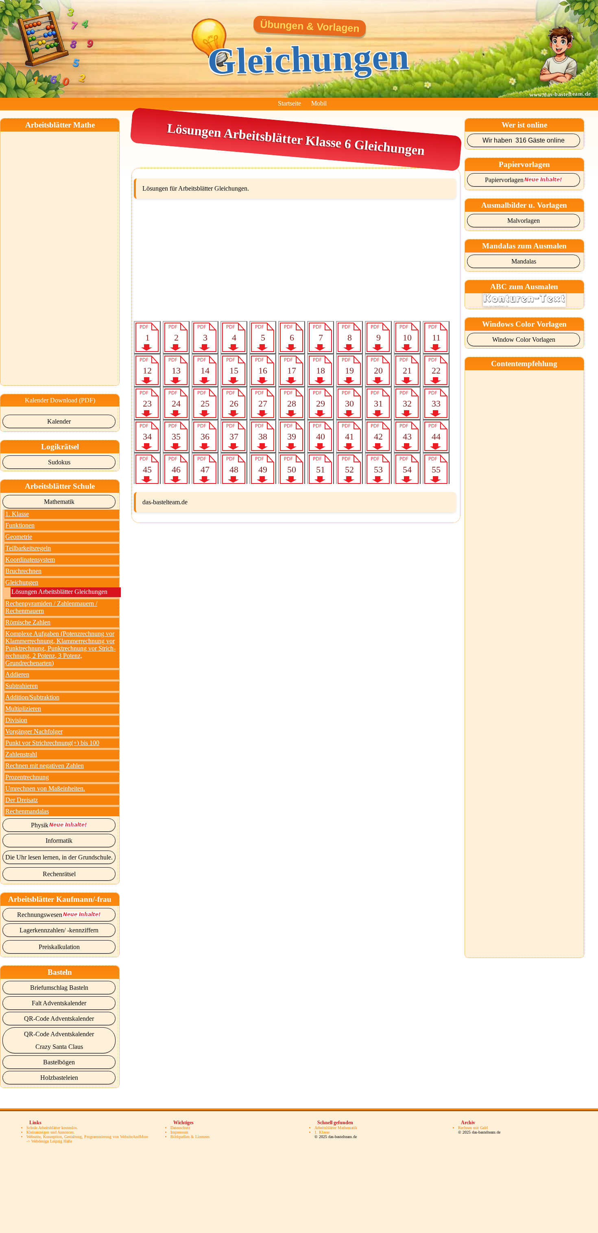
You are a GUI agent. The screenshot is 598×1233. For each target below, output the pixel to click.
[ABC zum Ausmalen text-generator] (524, 304)
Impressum (179, 1132)
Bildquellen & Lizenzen (190, 1136)
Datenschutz (180, 1127)
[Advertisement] (60, 254)
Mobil (319, 103)
